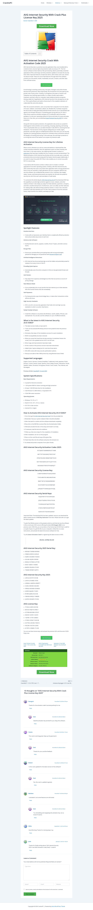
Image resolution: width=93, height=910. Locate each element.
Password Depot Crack (55, 254)
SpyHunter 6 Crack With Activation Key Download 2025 (60, 645)
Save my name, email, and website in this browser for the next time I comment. (44, 889)
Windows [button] (49, 3)
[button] (52, 3)
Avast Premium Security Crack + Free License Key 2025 (29, 645)
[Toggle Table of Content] (38, 54)
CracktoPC (7, 3)
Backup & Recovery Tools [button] (71, 3)
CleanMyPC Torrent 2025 (40, 371)
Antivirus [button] (57, 3)
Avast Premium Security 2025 (54, 118)
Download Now (46, 26)
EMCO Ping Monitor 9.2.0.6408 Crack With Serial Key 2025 (45, 645)
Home (42, 3)
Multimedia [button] (84, 3)
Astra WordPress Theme (58, 906)
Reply (30, 708)
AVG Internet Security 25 (48, 180)
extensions (27, 153)
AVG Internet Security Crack (42, 416)
